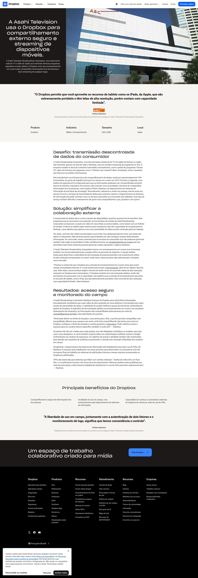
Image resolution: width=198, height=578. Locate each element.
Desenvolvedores (129, 500)
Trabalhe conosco (153, 489)
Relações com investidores (156, 493)
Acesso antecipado (35, 508)
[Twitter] (29, 532)
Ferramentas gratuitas (36, 516)
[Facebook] (34, 532)
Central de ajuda (105, 485)
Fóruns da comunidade (132, 504)
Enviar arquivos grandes (84, 485)
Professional (56, 489)
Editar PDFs (80, 509)
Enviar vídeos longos (83, 489)
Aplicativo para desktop (37, 485)
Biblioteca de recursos (131, 497)
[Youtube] (39, 532)
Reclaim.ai (56, 512)
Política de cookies (106, 499)
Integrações (32, 493)
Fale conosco (104, 489)
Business (55, 493)
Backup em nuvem (82, 505)
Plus (53, 485)
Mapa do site (104, 513)
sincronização (112, 268)
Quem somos (151, 485)
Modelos (31, 512)
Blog (124, 485)
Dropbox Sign (57, 508)
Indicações (127, 508)
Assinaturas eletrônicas (84, 513)
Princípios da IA (105, 509)
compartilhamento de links (64, 314)
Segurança (32, 504)
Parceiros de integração (132, 516)
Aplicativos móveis (35, 489)
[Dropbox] (12, 4)
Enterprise (55, 497)
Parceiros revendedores (132, 512)
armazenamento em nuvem (121, 242)
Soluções (31, 500)
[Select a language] (116, 4)
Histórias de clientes (130, 493)
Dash (54, 500)
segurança (111, 324)
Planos (54, 516)
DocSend (55, 504)
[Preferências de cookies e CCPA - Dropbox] (37, 561)
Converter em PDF (82, 517)
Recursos (31, 497)
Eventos (126, 489)
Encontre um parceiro (131, 520)
